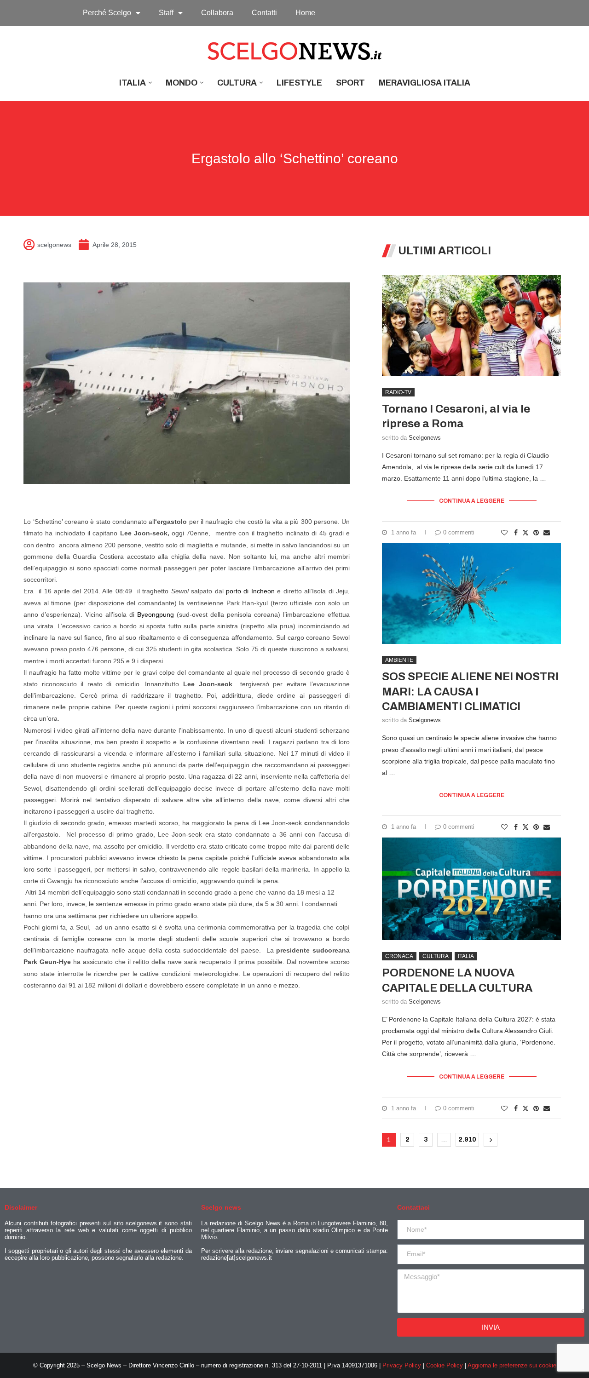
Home (305, 13)
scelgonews (425, 437)
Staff (166, 13)
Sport (350, 82)
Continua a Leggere (471, 501)
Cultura (237, 82)
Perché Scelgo (107, 13)
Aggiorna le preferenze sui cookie (512, 1365)
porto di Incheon (250, 591)
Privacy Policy (401, 1365)
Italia (132, 82)
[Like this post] (504, 532)
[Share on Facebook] (516, 532)
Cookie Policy (444, 1365)
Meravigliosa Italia (424, 82)
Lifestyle (299, 82)
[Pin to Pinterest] (536, 532)
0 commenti (458, 532)
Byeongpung (155, 614)
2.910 (467, 1139)
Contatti (264, 13)
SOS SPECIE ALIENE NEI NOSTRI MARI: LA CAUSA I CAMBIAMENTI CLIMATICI (470, 691)
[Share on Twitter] (525, 532)
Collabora (217, 13)
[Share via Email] (546, 532)
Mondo (181, 82)
